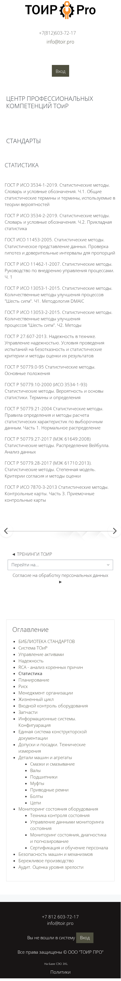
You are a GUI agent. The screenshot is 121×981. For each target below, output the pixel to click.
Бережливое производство (46, 860)
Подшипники (43, 777)
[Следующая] (114, 530)
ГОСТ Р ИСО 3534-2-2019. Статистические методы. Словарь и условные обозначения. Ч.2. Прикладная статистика (58, 221)
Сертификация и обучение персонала (69, 848)
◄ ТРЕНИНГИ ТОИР (31, 554)
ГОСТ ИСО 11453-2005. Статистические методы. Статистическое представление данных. (60, 246)
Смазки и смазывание (52, 764)
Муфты (37, 783)
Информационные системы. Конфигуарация (47, 722)
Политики (60, 972)
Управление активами (41, 654)
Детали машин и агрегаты (45, 757)
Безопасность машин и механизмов (55, 854)
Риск (23, 686)
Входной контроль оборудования (53, 706)
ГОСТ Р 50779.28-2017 (50, 469)
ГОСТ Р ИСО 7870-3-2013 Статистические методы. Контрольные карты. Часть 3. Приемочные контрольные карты (57, 493)
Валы (35, 770)
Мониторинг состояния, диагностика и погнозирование (68, 838)
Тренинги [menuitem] (91, 59)
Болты (36, 796)
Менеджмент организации (45, 693)
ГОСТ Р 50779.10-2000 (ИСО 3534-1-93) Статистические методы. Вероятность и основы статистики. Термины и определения (54, 390)
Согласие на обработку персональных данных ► (61, 578)
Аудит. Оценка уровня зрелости (50, 867)
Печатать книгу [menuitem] (54, 126)
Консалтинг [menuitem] (64, 59)
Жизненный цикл (36, 699)
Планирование (33, 680)
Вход (60, 71)
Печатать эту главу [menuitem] (37, 140)
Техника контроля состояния (60, 815)
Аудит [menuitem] (40, 59)
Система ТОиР (32, 648)
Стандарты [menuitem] (16, 68)
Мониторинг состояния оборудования (58, 809)
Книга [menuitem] (17, 125)
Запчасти (28, 712)
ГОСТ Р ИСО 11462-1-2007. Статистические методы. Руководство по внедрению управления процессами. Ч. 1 (59, 270)
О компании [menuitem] (16, 59)
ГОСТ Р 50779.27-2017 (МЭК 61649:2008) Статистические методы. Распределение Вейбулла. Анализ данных (57, 445)
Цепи (35, 803)
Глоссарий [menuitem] (44, 68)
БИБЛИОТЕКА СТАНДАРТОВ (46, 641)
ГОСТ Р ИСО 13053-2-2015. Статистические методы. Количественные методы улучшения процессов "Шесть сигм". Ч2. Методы (59, 318)
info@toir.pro (60, 923)
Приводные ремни (49, 790)
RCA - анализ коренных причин (50, 667)
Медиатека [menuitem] (72, 68)
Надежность (31, 661)
